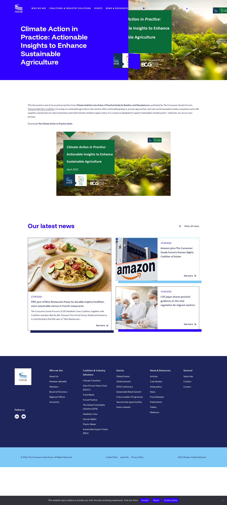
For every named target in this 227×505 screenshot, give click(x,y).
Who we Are (56, 370)
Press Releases (157, 397)
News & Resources (160, 370)
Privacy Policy (137, 457)
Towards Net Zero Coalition (41, 109)
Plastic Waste (89, 424)
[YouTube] (23, 416)
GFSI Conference (124, 386)
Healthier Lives (90, 414)
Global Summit (123, 381)
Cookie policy (170, 500)
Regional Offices (57, 397)
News (152, 391)
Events (120, 370)
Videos (153, 407)
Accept (145, 500)
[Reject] (223, 500)
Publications (156, 402)
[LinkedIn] (17, 416)
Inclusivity (54, 402)
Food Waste (88, 394)
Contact (187, 381)
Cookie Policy (112, 457)
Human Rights (90, 419)
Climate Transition (92, 380)
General (187, 370)
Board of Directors (58, 391)
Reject (156, 500)
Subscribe (188, 376)
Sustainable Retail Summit (128, 391)
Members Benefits (58, 381)
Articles (154, 376)
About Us (53, 376)
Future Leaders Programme (129, 397)
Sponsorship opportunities (129, 402)
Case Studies (156, 381)
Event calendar (123, 407)
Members (54, 386)
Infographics (156, 386)
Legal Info (124, 457)
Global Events (123, 376)
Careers (187, 386)
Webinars (154, 412)
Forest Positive (90, 399)
